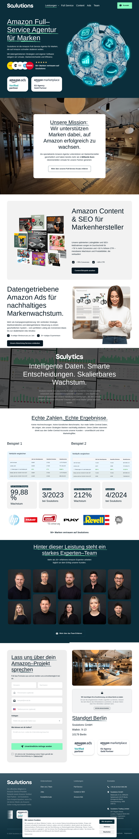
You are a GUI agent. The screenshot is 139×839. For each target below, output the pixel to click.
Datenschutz (38, 756)
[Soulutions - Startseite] (20, 5)
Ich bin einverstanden (102, 708)
